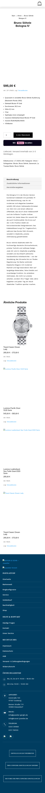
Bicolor (15, 163)
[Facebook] (5, 736)
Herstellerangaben (15, 187)
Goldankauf (7, 600)
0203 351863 (14, 727)
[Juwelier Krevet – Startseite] (10, 568)
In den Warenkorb (23, 135)
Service (6, 595)
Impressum (7, 646)
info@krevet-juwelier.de (18, 719)
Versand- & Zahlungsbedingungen (16, 661)
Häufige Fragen (9, 623)
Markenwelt (7, 584)
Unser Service (8, 633)
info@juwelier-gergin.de (18, 715)
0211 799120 (13, 730)
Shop (5, 610)
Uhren (19, 16)
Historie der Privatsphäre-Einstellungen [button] (22, 779)
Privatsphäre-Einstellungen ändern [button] (22, 765)
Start (13, 16)
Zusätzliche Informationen (18, 183)
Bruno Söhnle (23, 163)
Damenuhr (32, 163)
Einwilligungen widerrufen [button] (22, 753)
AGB (4, 656)
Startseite (7, 579)
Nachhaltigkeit (8, 605)
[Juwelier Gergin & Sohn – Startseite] (12, 562)
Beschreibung (13, 179)
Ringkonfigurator (9, 590)
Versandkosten (23, 90)
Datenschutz (8, 651)
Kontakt (6, 628)
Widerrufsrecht (9, 667)
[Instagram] (11, 736)
